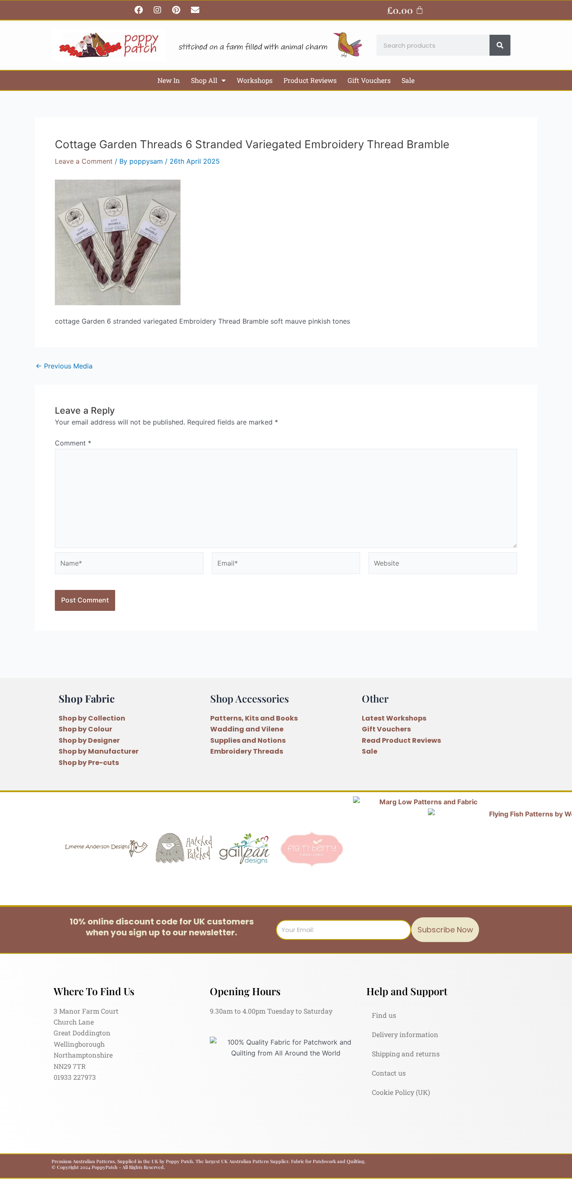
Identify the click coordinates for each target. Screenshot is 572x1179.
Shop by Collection (92, 718)
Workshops (255, 80)
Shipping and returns (406, 1053)
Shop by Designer (89, 740)
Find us (384, 1015)
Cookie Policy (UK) (401, 1092)
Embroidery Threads (246, 751)
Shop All (204, 80)
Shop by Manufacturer (99, 751)
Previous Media (64, 366)
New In (168, 80)
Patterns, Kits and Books (254, 718)
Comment (73, 443)
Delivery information (405, 1034)
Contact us (389, 1072)
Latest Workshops (394, 718)
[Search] (500, 45)
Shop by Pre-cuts (89, 762)
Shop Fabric (87, 698)
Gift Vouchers (369, 80)
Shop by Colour (85, 729)
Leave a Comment (84, 161)
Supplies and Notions (248, 740)
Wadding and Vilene (246, 729)
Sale (408, 80)
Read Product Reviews (401, 740)
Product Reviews (310, 80)
